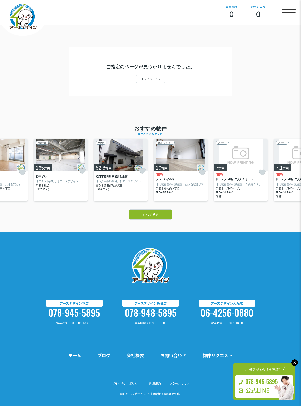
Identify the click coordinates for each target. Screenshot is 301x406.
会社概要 (135, 355)
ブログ (103, 355)
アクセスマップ (179, 383)
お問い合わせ (173, 355)
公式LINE (257, 390)
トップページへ (150, 78)
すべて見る (150, 214)
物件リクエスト (218, 355)
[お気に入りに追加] (22, 172)
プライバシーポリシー (126, 383)
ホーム (74, 355)
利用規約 (155, 383)
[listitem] (61, 170)
